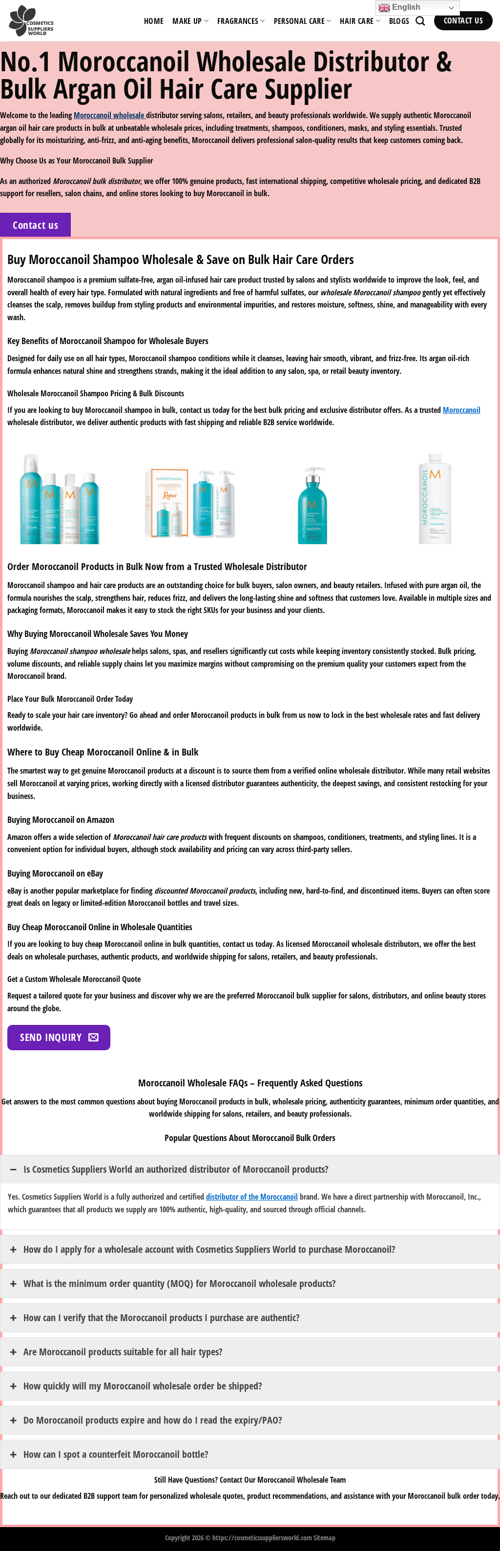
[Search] (420, 20)
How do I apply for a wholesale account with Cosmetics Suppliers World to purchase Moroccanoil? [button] (209, 1249)
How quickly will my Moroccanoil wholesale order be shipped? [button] (142, 1385)
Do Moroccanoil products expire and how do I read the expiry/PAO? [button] (152, 1420)
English (405, 7)
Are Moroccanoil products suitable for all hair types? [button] (123, 1351)
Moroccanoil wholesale (110, 115)
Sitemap (324, 1537)
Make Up (187, 21)
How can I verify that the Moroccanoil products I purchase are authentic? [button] (161, 1317)
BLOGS (399, 21)
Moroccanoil (461, 410)
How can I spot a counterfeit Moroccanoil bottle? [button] (115, 1454)
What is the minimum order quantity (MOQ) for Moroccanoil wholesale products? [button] (179, 1283)
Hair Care (357, 21)
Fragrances (237, 21)
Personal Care (299, 21)
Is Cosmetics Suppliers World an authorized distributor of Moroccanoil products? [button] (176, 1169)
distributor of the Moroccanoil (252, 1196)
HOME (154, 21)
